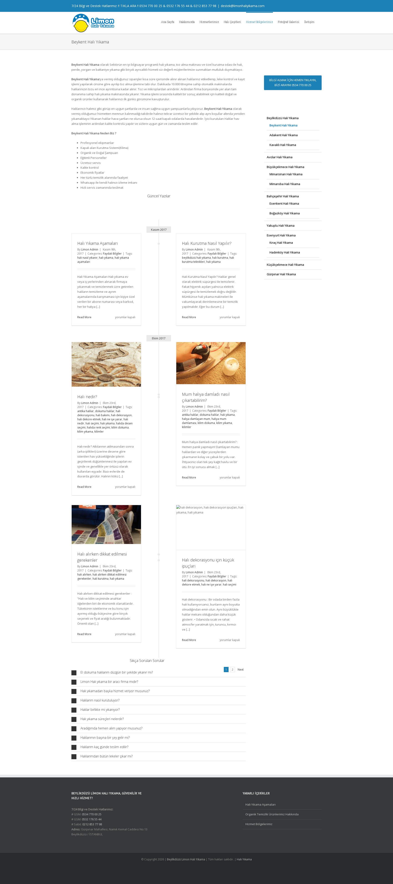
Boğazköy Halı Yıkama (285, 213)
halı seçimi (92, 423)
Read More (84, 317)
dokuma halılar (104, 411)
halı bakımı (103, 415)
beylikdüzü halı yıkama (196, 258)
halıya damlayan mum (196, 419)
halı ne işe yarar (112, 419)
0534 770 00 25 (150, 6)
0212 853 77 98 (205, 6)
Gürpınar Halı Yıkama (281, 274)
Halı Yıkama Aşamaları (97, 243)
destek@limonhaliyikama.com (243, 6)
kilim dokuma (120, 427)
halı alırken (84, 574)
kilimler (99, 431)
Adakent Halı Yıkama (284, 135)
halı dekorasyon (121, 415)
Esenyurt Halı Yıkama (281, 235)
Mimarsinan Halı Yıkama (286, 174)
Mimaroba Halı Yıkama (285, 184)
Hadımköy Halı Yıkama (285, 252)
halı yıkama (106, 258)
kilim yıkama (85, 431)
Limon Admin (89, 249)
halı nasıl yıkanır (87, 258)
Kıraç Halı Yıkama (281, 242)
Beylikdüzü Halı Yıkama (283, 118)
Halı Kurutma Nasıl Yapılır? (207, 243)
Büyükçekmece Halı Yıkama (285, 167)
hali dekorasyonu (193, 580)
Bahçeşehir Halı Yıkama (283, 196)
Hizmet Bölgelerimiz (258, 824)
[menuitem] (170, 21)
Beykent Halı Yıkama (283, 125)
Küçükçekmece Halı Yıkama (285, 265)
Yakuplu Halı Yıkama (281, 225)
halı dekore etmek (89, 419)
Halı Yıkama (244, 859)
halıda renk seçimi (98, 427)
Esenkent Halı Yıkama (284, 203)
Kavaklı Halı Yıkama (283, 145)
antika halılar (85, 411)
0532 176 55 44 (177, 6)
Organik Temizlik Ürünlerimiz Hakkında (272, 814)
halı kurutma (220, 258)
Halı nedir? (87, 396)
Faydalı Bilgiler (112, 253)
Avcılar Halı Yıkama (279, 157)
